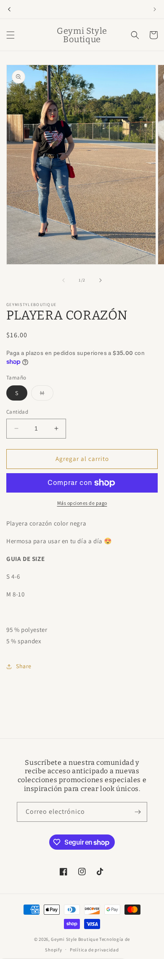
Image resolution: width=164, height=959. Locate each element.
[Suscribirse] (137, 812)
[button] (10, 35)
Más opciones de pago (82, 503)
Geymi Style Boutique (74, 939)
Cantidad (17, 411)
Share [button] (24, 666)
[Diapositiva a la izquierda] (63, 280)
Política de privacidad (94, 950)
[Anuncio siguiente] (154, 9)
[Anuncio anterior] (9, 9)
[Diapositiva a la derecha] (100, 280)
